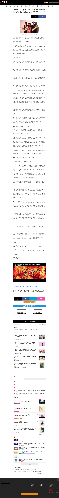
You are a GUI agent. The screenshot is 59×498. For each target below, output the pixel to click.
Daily (18, 378)
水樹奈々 (16, 329)
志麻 (20, 471)
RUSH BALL (17, 469)
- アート (31, 487)
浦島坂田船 (36, 469)
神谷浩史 (21, 329)
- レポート (41, 485)
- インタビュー (41, 484)
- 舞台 (31, 483)
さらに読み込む (29, 464)
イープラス (15, 475)
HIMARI (29, 471)
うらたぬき (42, 469)
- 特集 (40, 487)
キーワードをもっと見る (41, 473)
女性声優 (35, 329)
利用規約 (50, 486)
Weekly (29, 378)
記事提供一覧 (51, 483)
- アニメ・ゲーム (32, 486)
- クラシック (31, 485)
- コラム (41, 486)
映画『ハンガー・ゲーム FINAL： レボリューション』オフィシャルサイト (26, 286)
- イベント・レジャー (33, 484)
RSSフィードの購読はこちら (30, 302)
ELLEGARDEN (35, 471)
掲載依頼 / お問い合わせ (52, 484)
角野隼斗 (40, 471)
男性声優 (31, 329)
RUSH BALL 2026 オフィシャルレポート (27, 469)
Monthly (40, 378)
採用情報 (50, 485)
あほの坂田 (24, 471)
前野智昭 (26, 329)
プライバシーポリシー (52, 487)
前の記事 (17, 324)
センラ (16, 471)
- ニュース (41, 483)
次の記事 (42, 324)
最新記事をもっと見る (41, 434)
